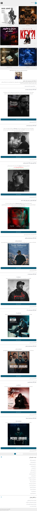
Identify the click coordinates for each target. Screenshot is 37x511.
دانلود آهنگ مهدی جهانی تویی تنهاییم (30, 238)
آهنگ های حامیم (34, 468)
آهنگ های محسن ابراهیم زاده (32, 477)
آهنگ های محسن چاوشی (32, 479)
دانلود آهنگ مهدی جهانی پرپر (32, 382)
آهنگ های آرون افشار (33, 462)
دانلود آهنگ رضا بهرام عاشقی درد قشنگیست (31, 502)
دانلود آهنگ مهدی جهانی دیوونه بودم (30, 89)
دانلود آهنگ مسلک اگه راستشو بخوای (32, 500)
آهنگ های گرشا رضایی (33, 493)
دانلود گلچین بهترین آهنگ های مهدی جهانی (30, 86)
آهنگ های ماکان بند (33, 475)
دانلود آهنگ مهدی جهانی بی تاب (31, 310)
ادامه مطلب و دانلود (18, 119)
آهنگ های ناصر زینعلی (33, 489)
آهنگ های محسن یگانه (33, 481)
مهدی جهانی (12, 92)
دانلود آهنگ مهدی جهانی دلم (32, 274)
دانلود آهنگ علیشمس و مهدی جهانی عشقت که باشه (28, 200)
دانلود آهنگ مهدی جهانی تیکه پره (31, 125)
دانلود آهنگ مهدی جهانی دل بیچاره (31, 418)
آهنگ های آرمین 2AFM (33, 460)
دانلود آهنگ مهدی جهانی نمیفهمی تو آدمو (31, 504)
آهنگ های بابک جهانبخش (32, 464)
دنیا (20, 204)
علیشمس (20, 203)
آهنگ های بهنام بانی (33, 466)
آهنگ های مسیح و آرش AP (32, 483)
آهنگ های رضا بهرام (33, 470)
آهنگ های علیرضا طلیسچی (32, 473)
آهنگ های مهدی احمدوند (32, 485)
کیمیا (14, 168)
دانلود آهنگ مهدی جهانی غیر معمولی (30, 346)
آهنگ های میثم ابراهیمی (33, 487)
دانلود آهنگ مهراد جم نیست (33, 506)
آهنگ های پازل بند (33, 491)
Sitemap (7, 509)
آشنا (3, 204)
